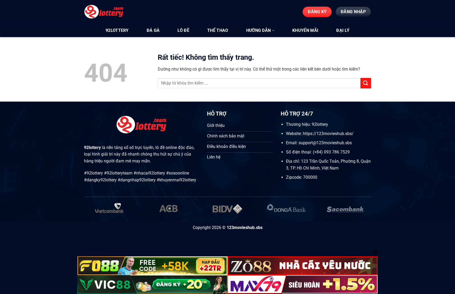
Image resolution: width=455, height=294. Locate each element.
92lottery (117, 30)
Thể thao (217, 30)
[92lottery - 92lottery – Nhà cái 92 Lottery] (108, 12)
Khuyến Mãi (305, 30)
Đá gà (153, 30)
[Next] (362, 212)
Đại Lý (342, 30)
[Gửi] (365, 83)
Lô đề (183, 30)
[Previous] (92, 212)
